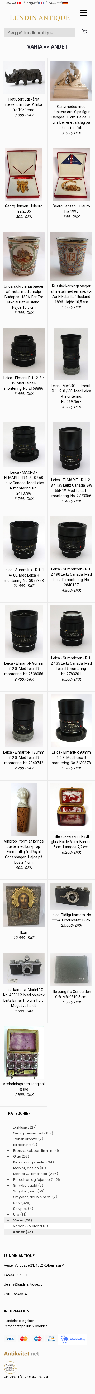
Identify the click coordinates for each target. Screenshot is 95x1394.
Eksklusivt (21, 1127)
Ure (16, 1214)
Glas (17, 1156)
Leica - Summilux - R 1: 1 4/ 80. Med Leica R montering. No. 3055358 (24, 575)
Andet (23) (23, 1231)
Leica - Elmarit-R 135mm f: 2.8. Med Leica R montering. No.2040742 (23, 757)
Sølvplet (20, 1208)
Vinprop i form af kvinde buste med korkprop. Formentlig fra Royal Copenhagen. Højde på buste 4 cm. (24, 851)
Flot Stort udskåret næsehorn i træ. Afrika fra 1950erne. (23, 104)
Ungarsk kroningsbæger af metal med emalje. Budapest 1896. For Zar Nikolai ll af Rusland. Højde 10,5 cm (24, 297)
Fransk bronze (25, 1138)
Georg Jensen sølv (29, 1133)
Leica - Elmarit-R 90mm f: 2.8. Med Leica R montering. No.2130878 (71, 757)
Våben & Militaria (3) (30, 1226)
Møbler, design (26, 1168)
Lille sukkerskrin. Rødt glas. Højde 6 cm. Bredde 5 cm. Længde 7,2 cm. (71, 841)
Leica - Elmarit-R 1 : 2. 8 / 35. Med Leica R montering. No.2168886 (23, 383)
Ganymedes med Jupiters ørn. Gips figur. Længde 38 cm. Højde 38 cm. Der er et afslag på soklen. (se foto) (71, 117)
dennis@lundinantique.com (25, 1284)
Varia (18, 1220)
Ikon (23, 932)
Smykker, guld (25, 1185)
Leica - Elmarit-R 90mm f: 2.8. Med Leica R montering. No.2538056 (23, 668)
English (33, 2)
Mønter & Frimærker (30, 1173)
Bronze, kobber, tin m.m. (33, 1150)
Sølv (16, 1202)
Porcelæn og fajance (31, 1179)
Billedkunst (22, 1144)
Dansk (11, 2)
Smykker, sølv (24, 1191)
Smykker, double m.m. (32, 1197)
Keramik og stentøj (29, 1162)
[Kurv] (84, 31)
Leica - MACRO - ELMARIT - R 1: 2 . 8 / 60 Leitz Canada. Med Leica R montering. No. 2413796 (24, 483)
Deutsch (56, 2)
